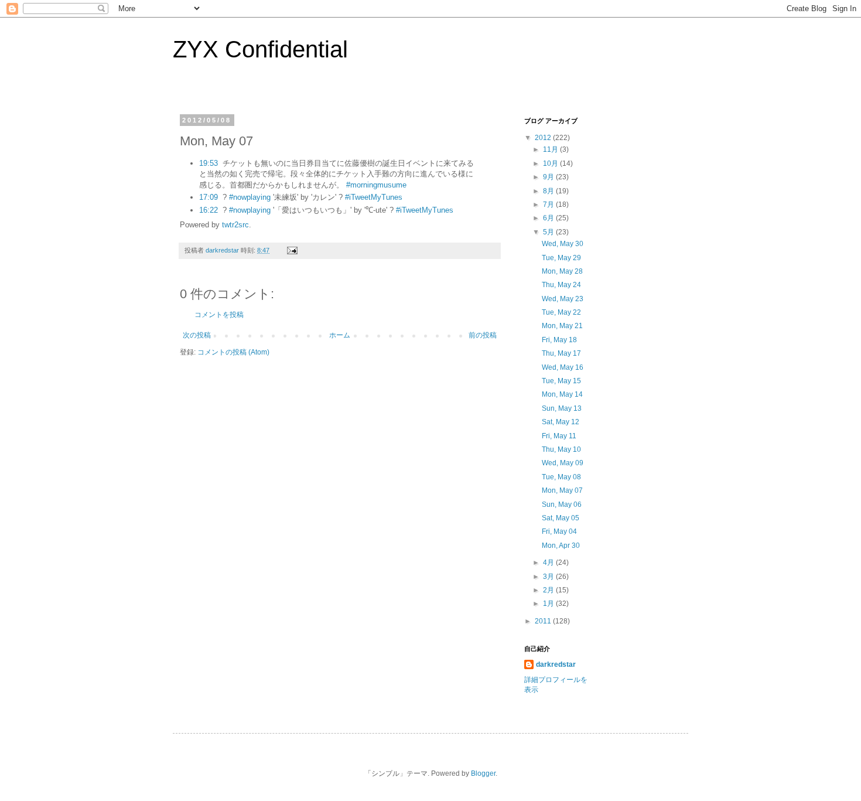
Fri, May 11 (559, 436)
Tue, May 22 (561, 312)
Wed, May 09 (562, 463)
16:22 (208, 210)
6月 (549, 218)
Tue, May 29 (561, 258)
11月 (551, 149)
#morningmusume (376, 184)
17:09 (208, 197)
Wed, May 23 (562, 299)
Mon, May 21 (562, 326)
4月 (549, 562)
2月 (549, 590)
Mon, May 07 (562, 490)
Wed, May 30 (562, 244)
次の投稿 (197, 335)
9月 (549, 177)
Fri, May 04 (559, 531)
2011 (544, 621)
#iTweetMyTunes (373, 197)
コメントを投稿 (219, 315)
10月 (551, 163)
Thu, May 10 (561, 449)
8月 (549, 191)
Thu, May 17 (561, 353)
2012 (544, 138)
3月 (549, 576)
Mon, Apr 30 (561, 545)
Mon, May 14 (562, 394)
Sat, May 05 (560, 518)
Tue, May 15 (561, 381)
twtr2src (235, 224)
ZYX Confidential (260, 49)
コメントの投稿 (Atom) (233, 352)
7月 (549, 204)
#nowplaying (250, 197)
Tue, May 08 (561, 477)
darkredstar (556, 664)
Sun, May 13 (562, 408)
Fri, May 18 (559, 340)
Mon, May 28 (562, 271)
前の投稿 (483, 335)
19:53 (208, 163)
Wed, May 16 (562, 367)
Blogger (483, 773)
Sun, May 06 (562, 504)
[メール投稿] (291, 250)
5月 (549, 232)
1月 (549, 603)
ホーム (339, 335)
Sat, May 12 (560, 422)
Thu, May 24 (561, 285)
